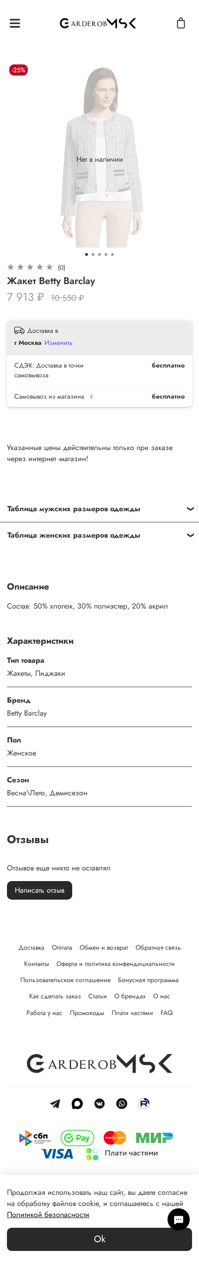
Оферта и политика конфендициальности (115, 963)
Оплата (62, 947)
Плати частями (132, 1012)
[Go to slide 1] (86, 254)
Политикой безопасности (48, 1214)
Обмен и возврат (104, 947)
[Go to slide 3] (99, 254)
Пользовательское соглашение (65, 979)
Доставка (31, 947)
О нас (161, 996)
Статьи (97, 996)
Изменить (58, 342)
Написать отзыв (39, 890)
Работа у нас (44, 1012)
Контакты (36, 963)
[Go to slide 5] (112, 254)
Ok (100, 1239)
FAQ (167, 1012)
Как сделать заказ (55, 996)
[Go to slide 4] (106, 254)
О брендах (130, 996)
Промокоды (87, 1012)
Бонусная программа (148, 979)
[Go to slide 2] (93, 254)
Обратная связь (158, 947)
